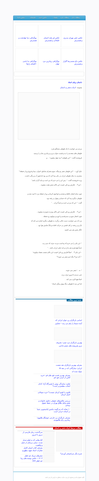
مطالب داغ (76, 18)
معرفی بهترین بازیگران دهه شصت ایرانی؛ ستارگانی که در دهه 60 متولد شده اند (69, 368)
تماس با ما (21, 18)
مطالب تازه (65, 18)
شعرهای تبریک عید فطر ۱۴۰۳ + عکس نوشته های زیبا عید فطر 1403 (32, 458)
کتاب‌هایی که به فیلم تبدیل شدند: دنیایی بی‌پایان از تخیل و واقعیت (32, 442)
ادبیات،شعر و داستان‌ (68, 87)
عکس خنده (43, 18)
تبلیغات (55, 18)
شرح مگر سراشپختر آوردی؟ (71, 454)
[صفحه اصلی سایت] (82, 18)
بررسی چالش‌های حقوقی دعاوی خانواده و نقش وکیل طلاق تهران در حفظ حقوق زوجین (54, 403)
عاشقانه (33, 18)
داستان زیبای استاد (75, 82)
